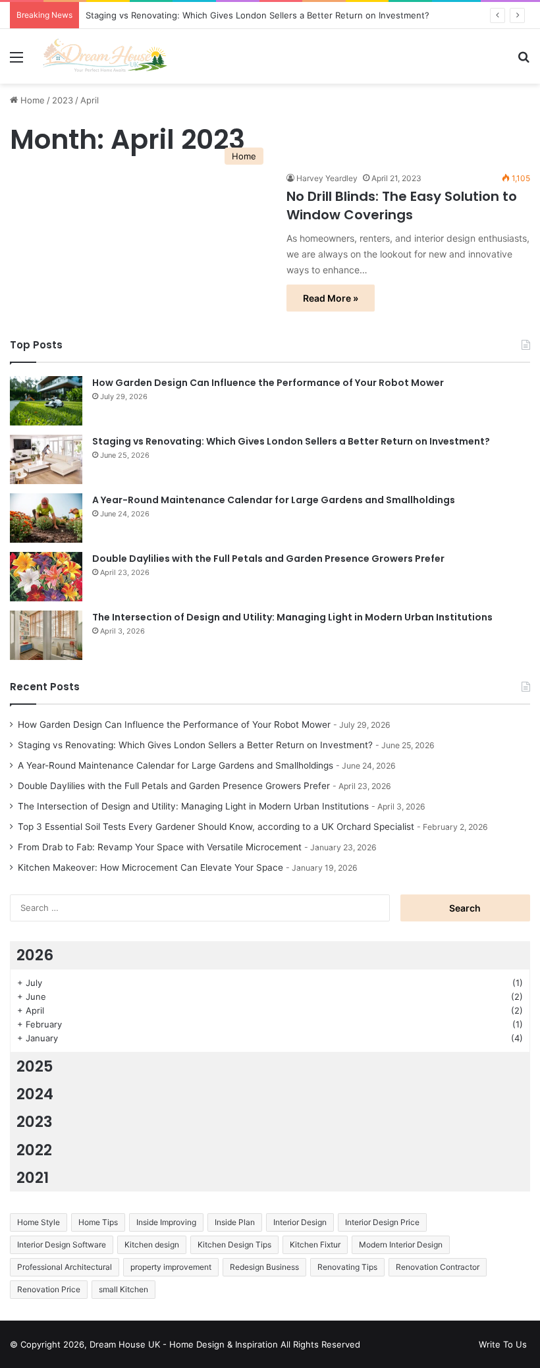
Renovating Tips (347, 1267)
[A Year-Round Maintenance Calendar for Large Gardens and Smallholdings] (46, 518)
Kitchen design (151, 1244)
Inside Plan (235, 1222)
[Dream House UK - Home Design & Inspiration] (105, 56)
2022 (34, 1150)
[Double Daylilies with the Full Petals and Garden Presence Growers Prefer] (46, 576)
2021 (32, 1177)
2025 (34, 1066)
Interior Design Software (61, 1244)
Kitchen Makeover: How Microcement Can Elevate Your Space (150, 867)
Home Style (38, 1222)
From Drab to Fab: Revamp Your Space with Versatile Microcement (160, 847)
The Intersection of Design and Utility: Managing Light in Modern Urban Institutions (292, 617)
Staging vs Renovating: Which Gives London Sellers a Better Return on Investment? (257, 15)
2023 (62, 100)
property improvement (170, 1267)
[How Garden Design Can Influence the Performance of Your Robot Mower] (46, 400)
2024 (34, 1094)
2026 (34, 955)
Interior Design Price (382, 1222)
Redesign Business (264, 1267)
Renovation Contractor (437, 1267)
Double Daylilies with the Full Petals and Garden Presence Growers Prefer (268, 558)
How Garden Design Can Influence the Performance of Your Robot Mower (268, 382)
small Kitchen (123, 1289)
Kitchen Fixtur (315, 1244)
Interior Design (300, 1222)
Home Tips (98, 1222)
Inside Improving (166, 1222)
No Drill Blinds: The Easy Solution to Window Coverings (401, 205)
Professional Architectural (64, 1267)
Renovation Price (48, 1289)
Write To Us (503, 1344)
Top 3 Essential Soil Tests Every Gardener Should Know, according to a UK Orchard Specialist (216, 826)
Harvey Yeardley (327, 178)
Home (31, 100)
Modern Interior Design (401, 1244)
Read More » (330, 298)
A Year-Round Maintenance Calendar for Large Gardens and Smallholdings (273, 499)
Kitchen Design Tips (234, 1244)
